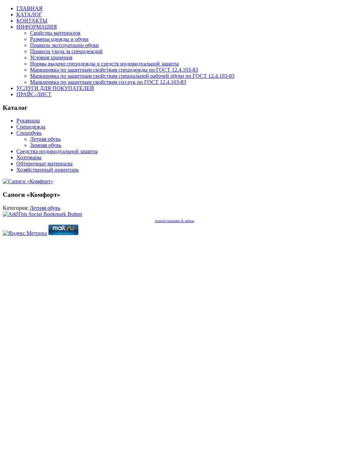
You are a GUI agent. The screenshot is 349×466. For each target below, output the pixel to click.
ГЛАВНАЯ (29, 8)
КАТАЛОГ (29, 14)
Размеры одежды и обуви (59, 39)
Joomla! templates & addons (174, 221)
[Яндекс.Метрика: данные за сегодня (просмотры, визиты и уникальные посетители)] (25, 233)
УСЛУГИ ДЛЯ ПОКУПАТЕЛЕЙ (55, 88)
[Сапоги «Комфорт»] (28, 181)
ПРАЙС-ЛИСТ (33, 94)
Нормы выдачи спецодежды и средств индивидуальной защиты (104, 64)
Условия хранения (51, 57)
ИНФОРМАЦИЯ (36, 27)
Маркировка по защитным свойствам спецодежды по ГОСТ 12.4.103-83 (114, 70)
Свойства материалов (55, 33)
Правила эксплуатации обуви (64, 45)
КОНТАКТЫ (31, 21)
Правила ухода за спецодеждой (66, 51)
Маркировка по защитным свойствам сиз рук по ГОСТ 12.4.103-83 (108, 82)
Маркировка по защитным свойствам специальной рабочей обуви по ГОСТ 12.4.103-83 (132, 76)
